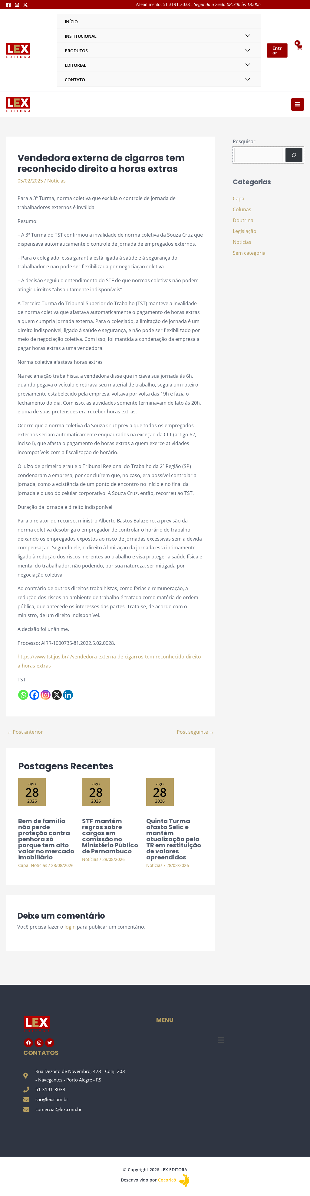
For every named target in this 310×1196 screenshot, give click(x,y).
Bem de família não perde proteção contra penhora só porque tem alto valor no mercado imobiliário (46, 839)
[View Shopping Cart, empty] (299, 50)
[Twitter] (25, 4)
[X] (57, 695)
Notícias (56, 180)
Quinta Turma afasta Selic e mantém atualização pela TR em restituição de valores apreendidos (173, 839)
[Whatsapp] (23, 695)
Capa (23, 865)
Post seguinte (195, 732)
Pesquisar (244, 141)
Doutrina (243, 220)
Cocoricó (167, 1180)
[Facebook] (8, 4)
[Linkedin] (68, 695)
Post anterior (25, 732)
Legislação (244, 231)
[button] (221, 1040)
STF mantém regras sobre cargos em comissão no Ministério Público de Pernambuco (110, 836)
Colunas (242, 209)
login (70, 926)
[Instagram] (17, 4)
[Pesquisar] (293, 155)
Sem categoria (249, 253)
